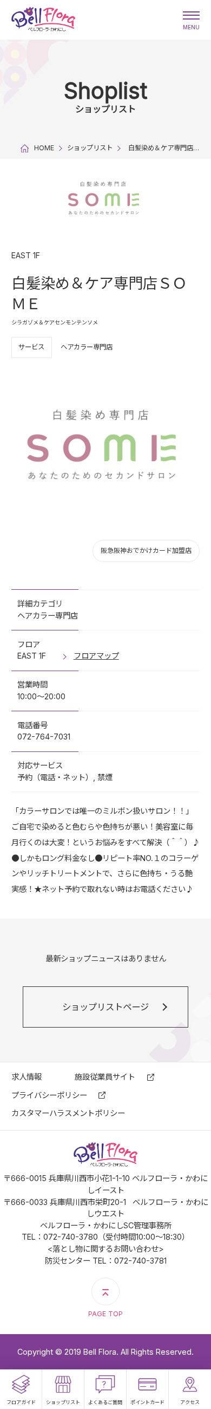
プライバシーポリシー (49, 1095)
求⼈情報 (26, 1076)
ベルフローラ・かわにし (43, 20)
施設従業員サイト (105, 1076)
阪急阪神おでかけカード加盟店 (146, 550)
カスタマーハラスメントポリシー (68, 1113)
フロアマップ (96, 655)
